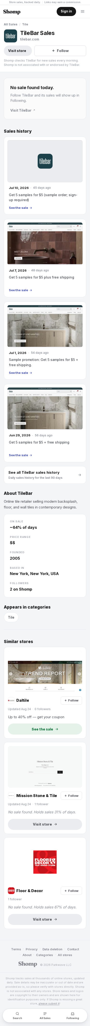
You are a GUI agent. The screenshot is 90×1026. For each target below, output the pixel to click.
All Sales (11, 24)
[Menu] (82, 11)
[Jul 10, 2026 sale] (45, 175)
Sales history (18, 131)
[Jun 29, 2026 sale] (45, 423)
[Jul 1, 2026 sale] (45, 340)
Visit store (17, 51)
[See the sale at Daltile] (45, 692)
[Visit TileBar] (10, 36)
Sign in (66, 11)
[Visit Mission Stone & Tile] (45, 787)
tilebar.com (29, 39)
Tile (25, 24)
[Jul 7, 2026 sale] (45, 258)
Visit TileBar (20, 110)
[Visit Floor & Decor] (45, 883)
